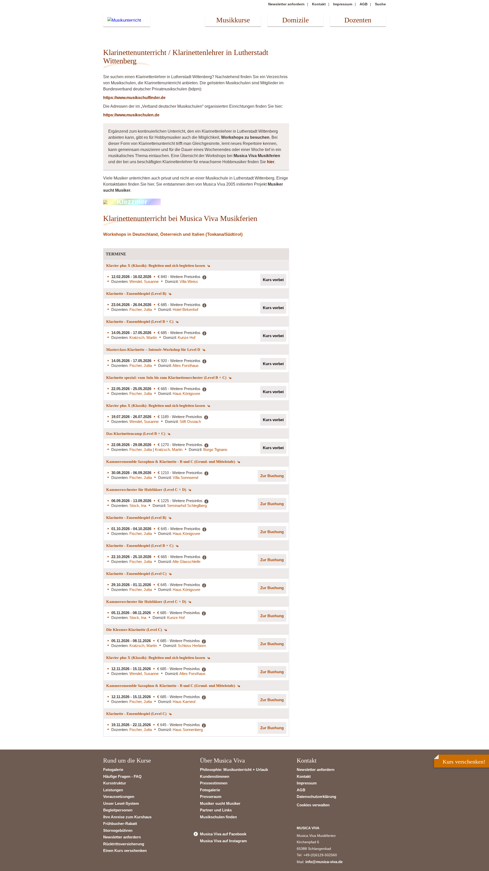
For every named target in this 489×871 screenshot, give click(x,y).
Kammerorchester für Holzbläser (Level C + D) (146, 490)
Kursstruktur (114, 783)
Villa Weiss (189, 281)
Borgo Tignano (215, 449)
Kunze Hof (186, 337)
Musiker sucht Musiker (220, 803)
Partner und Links (216, 810)
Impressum (342, 4)
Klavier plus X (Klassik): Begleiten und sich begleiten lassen (156, 266)
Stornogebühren (117, 830)
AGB (364, 4)
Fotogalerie (113, 769)
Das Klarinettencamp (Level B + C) (136, 434)
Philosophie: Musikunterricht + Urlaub (234, 769)
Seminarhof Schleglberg (187, 505)
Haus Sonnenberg (188, 729)
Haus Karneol (184, 701)
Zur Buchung (272, 476)
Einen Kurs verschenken (125, 850)
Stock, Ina (137, 505)
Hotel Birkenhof (185, 309)
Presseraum (210, 796)
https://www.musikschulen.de (131, 115)
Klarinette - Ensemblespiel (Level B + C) (140, 322)
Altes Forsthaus (185, 365)
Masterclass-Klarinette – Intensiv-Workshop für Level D (153, 350)
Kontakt (319, 4)
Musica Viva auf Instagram (223, 841)
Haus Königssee (186, 393)
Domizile (295, 20)
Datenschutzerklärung (316, 796)
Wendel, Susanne (144, 281)
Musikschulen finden (218, 817)
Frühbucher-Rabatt (120, 823)
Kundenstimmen (214, 776)
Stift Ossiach (190, 421)
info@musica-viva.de (324, 862)
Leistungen (113, 790)
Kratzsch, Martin (143, 337)
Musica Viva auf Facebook (223, 834)
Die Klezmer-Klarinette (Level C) (134, 630)
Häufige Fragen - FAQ (122, 776)
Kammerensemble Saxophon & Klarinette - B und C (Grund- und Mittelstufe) (171, 462)
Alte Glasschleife (186, 561)
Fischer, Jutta (140, 309)
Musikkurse (233, 20)
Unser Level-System (121, 803)
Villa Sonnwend (185, 477)
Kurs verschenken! (464, 761)
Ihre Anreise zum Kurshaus (127, 817)
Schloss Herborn (192, 645)
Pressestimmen (213, 783)
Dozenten (357, 20)
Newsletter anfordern (286, 4)
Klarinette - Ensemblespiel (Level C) (137, 574)
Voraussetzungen (118, 796)
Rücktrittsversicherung (123, 844)
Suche (380, 4)
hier (270, 162)
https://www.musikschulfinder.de (134, 97)
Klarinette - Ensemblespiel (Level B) (136, 294)
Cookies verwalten (313, 805)
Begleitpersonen (117, 810)
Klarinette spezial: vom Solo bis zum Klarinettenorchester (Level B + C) (166, 378)
